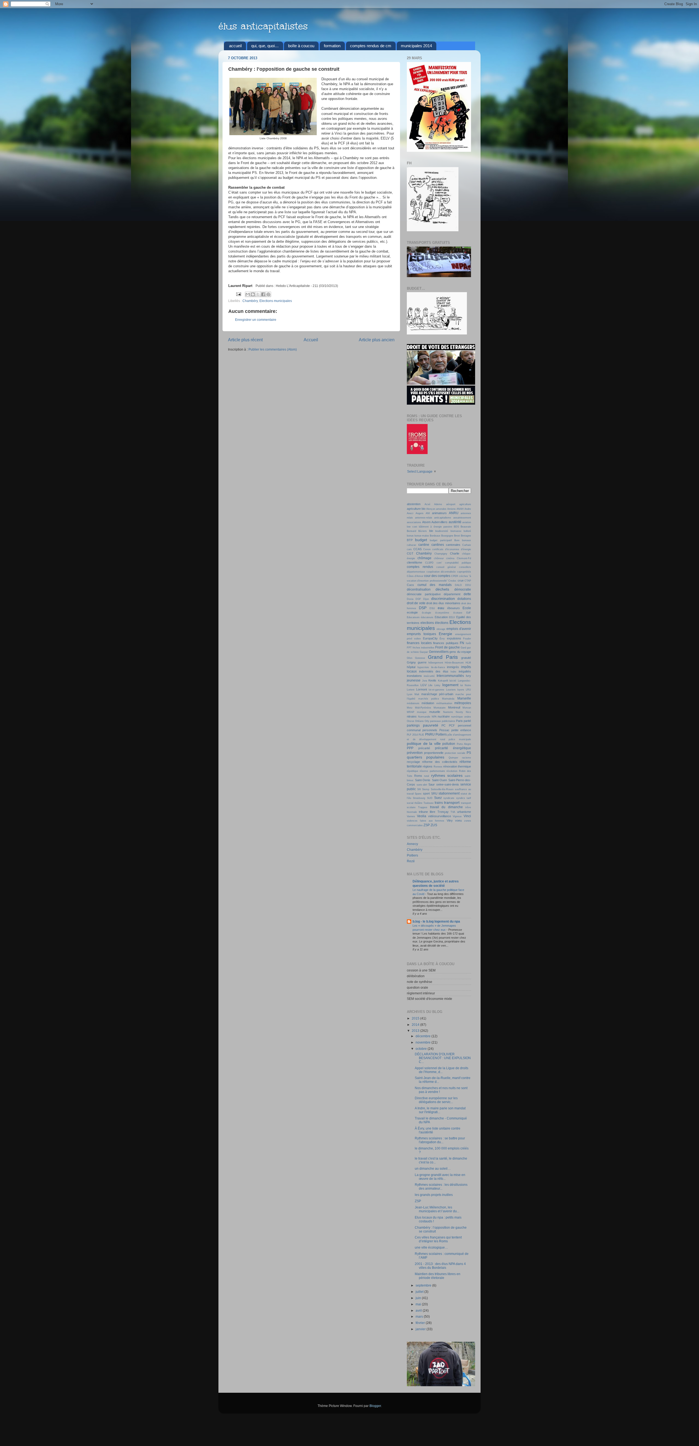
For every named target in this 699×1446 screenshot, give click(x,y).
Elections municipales (275, 301)
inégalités (465, 671)
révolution (451, 771)
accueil (235, 45)
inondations (414, 675)
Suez (438, 797)
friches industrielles (423, 647)
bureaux (466, 540)
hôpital (411, 667)
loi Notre (465, 685)
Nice (468, 712)
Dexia (410, 599)
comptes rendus (420, 566)
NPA (434, 716)
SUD (430, 798)
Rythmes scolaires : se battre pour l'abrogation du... (440, 1140)
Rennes (438, 766)
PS (469, 752)
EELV (452, 617)
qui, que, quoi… (265, 45)
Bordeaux (435, 535)
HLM (468, 662)
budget (421, 540)
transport (452, 802)
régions (428, 766)
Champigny (440, 553)
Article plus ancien (377, 339)
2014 (416, 1024)
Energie (445, 634)
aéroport (450, 504)
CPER (454, 576)
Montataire (440, 707)
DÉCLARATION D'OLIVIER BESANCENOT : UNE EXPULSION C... (443, 1057)
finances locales (419, 643)
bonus (410, 535)
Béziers (422, 531)
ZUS (434, 825)
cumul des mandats (434, 584)
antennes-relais (423, 517)
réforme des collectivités (439, 761)
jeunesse (413, 680)
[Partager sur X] (258, 294)
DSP (422, 608)
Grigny (411, 662)
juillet (420, 1291)
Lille (430, 685)
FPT (409, 647)
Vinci (467, 816)
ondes (467, 716)
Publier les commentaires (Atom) (272, 349)
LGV (423, 685)
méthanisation (444, 703)
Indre (453, 671)
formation (332, 45)
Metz (410, 707)
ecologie (412, 612)
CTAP (467, 580)
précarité (424, 748)
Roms (418, 775)
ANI (428, 513)
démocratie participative (424, 594)
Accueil (311, 339)
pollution (448, 743)
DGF (418, 599)
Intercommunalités (450, 675)
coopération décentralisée (441, 571)
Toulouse (428, 803)
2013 (416, 1030)
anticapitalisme (442, 517)
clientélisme (414, 562)
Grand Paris (443, 657)
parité (467, 720)
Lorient (410, 689)
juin (419, 1298)
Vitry (450, 820)
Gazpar (424, 652)
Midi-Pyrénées (423, 707)
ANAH (460, 509)
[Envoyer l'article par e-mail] (238, 294)
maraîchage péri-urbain (437, 694)
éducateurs (427, 617)
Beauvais (466, 526)
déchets (442, 589)
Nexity (459, 712)
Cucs (410, 584)
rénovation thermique (457, 766)
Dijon (426, 599)
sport (426, 793)
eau (441, 608)
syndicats (448, 798)
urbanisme (464, 811)
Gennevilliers (439, 651)
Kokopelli (443, 680)
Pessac (444, 730)
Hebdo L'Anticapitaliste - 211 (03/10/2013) (307, 286)
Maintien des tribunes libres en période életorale (437, 1275)
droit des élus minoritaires (443, 603)
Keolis (432, 680)
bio (431, 530)
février (421, 1322)
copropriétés (464, 571)
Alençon (430, 509)
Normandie (424, 716)
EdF (468, 612)
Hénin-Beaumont (454, 662)
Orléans (419, 721)
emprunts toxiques (421, 634)
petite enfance (461, 730)
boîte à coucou (301, 45)
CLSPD (429, 562)
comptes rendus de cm (370, 45)
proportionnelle (433, 752)
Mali (416, 694)
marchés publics (428, 698)
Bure (457, 540)
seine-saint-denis (447, 784)
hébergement (435, 662)
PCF (452, 725)
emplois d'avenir (458, 628)
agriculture (465, 504)
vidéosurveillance (439, 816)
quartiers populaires (425, 757)
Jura (424, 680)
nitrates (412, 716)
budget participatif (441, 540)
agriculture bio (416, 508)
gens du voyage (460, 651)
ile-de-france (438, 667)
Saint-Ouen (439, 780)
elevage (441, 629)
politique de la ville (424, 743)
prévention (415, 752)
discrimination (443, 598)
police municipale (460, 739)
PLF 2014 (412, 734)
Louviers (451, 689)
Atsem (426, 522)
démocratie (462, 589)
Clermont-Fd (464, 558)
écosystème (442, 612)
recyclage (413, 761)
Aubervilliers (439, 522)
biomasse (456, 531)
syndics (460, 798)
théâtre (418, 803)
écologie (426, 612)
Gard (463, 647)
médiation (428, 703)
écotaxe (457, 612)
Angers (419, 513)
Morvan (467, 707)
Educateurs (413, 617)
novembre (423, 1042)
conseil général (446, 567)
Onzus (410, 721)
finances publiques (445, 643)
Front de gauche (447, 647)
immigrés (453, 667)
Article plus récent (245, 339)
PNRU (430, 734)
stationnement (449, 793)
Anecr (410, 513)
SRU (434, 793)
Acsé (427, 504)
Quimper (453, 757)
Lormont (421, 689)
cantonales (453, 544)
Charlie (454, 553)
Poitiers (441, 734)
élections (441, 622)
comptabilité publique (458, 562)
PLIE (421, 734)
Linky (437, 685)
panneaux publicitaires (442, 721)
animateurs (439, 513)
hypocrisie (423, 667)
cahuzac (411, 545)
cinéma (450, 558)
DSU (432, 608)
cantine (423, 544)
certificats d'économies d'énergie (451, 549)
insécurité (429, 676)
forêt (468, 643)
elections (427, 622)
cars (409, 549)
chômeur (439, 558)
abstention (413, 504)
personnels (429, 730)
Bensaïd (411, 531)
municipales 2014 (416, 45)
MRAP (410, 712)
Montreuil (454, 707)
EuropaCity (430, 638)
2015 (416, 1018)
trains (439, 802)
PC (444, 725)
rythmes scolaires (447, 775)
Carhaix (466, 545)
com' (439, 562)
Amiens (451, 509)
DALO (458, 585)
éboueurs (453, 608)
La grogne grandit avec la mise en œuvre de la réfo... (440, 1176)
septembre (424, 1285)
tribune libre (427, 811)
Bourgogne (447, 535)
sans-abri (422, 784)
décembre (423, 1036)
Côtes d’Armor (415, 576)
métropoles (462, 703)
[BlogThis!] (253, 294)
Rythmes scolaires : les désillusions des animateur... (441, 1186)
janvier (421, 1329)
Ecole (467, 608)
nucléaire (444, 716)
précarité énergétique (453, 748)
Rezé (411, 861)
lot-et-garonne (436, 689)
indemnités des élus (433, 671)
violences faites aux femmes (426, 820)
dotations (464, 598)
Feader (467, 638)
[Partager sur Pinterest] (268, 294)
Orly (427, 721)
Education (441, 617)
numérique (457, 716)
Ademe (438, 504)
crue (461, 580)
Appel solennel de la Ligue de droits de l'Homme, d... (441, 1070)
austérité (455, 522)
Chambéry (250, 301)
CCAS (417, 549)
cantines (437, 544)
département (452, 594)
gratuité (466, 657)
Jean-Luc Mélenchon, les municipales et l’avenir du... (437, 1209)
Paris (459, 720)
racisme (466, 757)
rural (426, 776)
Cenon (427, 549)
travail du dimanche (446, 807)
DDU (468, 585)
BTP (410, 540)
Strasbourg (419, 798)
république (412, 771)
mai (419, 1304)
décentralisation (419, 589)
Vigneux (457, 816)
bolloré (467, 531)
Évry (442, 638)
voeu (458, 820)
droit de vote (416, 603)
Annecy (412, 844)
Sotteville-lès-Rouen (442, 789)
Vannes (411, 816)
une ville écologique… (431, 1247)
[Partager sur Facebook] (263, 294)
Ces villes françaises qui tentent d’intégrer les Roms (438, 1239)
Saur (431, 784)
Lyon (409, 694)
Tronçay (443, 811)
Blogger (375, 1406)
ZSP (426, 825)
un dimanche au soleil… (433, 1168)
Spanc (418, 793)
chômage (424, 558)
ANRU (453, 513)
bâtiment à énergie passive (435, 526)
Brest (457, 535)
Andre (467, 509)
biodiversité (441, 531)
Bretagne (466, 535)
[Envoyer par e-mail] (247, 294)
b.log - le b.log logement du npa (436, 921)
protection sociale (455, 753)
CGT (410, 553)
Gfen (409, 658)
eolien (417, 638)
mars (420, 1316)
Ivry (468, 675)
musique (421, 712)
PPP (410, 748)
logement (450, 685)
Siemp (425, 789)
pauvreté (430, 725)
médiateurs (413, 703)
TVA (453, 812)
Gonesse (420, 658)
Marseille (464, 698)
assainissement (462, 517)
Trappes (422, 807)
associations (414, 522)
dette (467, 594)
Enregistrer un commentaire (255, 319)
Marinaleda (448, 698)
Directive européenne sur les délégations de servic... (436, 1100)
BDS (456, 526)
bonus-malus (421, 535)
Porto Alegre (464, 744)
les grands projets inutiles (434, 1194)
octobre (422, 1048)
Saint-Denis (422, 780)
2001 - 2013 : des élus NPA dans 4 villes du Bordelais (440, 1265)
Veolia (421, 816)
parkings (413, 725)
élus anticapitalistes (263, 26)
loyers (460, 689)
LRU (468, 689)
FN (462, 643)
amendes (441, 509)
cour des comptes (437, 575)
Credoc (452, 580)
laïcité (452, 680)
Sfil (419, 789)
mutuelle (434, 711)
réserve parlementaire (432, 771)
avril (419, 1310)
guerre (422, 662)
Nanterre (448, 712)
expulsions (454, 638)
